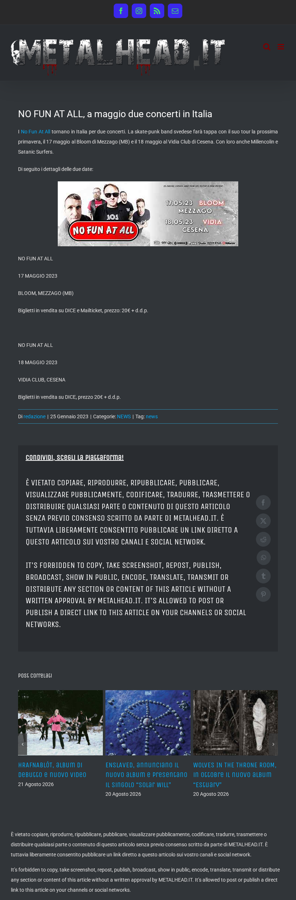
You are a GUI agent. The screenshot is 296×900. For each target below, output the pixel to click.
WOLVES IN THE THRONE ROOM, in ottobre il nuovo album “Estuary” (235, 775)
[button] (22, 744)
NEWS (124, 416)
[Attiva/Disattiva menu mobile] (281, 46)
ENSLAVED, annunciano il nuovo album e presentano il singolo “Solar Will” (146, 775)
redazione (34, 416)
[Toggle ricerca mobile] (266, 46)
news (152, 416)
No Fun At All (36, 131)
